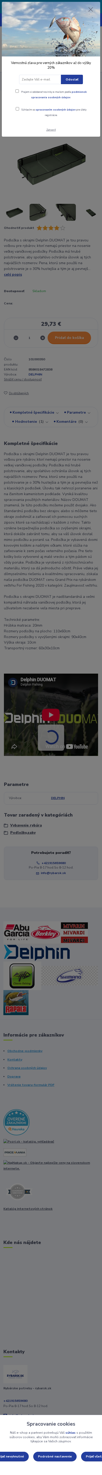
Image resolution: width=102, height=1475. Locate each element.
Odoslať (72, 79)
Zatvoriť (51, 130)
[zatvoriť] (91, 10)
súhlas (70, 1433)
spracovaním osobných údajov (56, 109)
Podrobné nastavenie (55, 1456)
